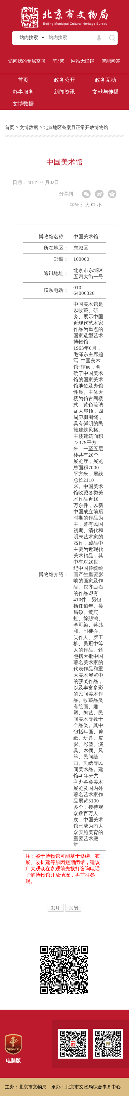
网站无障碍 (82, 61)
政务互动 (105, 80)
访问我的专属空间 (26, 61)
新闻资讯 (64, 92)
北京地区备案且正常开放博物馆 (75, 127)
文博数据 (23, 104)
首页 (23, 80)
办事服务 (23, 92)
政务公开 (64, 80)
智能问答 (111, 61)
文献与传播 (105, 92)
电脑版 (13, 1060)
